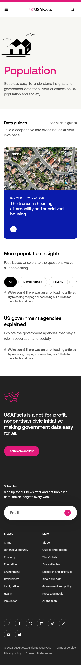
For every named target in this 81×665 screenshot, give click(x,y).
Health (8, 593)
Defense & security (16, 549)
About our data (52, 579)
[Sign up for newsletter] (67, 513)
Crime (7, 542)
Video (46, 542)
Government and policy (57, 586)
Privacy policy (12, 653)
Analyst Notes (51, 564)
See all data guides (63, 123)
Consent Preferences (39, 653)
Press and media (52, 593)
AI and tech (49, 600)
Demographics (32, 281)
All (10, 281)
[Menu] (6, 10)
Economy (10, 557)
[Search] (72, 9)
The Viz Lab (49, 557)
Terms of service (65, 647)
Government (11, 579)
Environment (12, 571)
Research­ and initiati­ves (57, 571)
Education (10, 564)
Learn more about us (21, 451)
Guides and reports (54, 549)
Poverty (58, 281)
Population (10, 600)
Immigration (11, 586)
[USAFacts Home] (40, 9)
